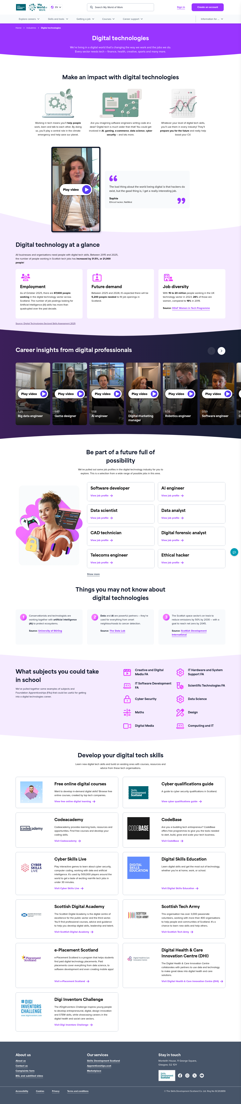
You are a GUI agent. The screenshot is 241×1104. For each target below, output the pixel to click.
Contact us (22, 1066)
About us (21, 1061)
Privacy (55, 1091)
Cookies (40, 1091)
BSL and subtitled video (29, 1076)
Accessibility (22, 1091)
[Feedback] (234, 552)
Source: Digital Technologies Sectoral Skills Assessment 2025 (45, 323)
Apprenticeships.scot (99, 1066)
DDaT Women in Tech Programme (191, 308)
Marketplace (94, 1071)
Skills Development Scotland (103, 1061)
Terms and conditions (78, 1091)
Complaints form (25, 1071)
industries (31, 27)
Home (18, 27)
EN (56, 7)
